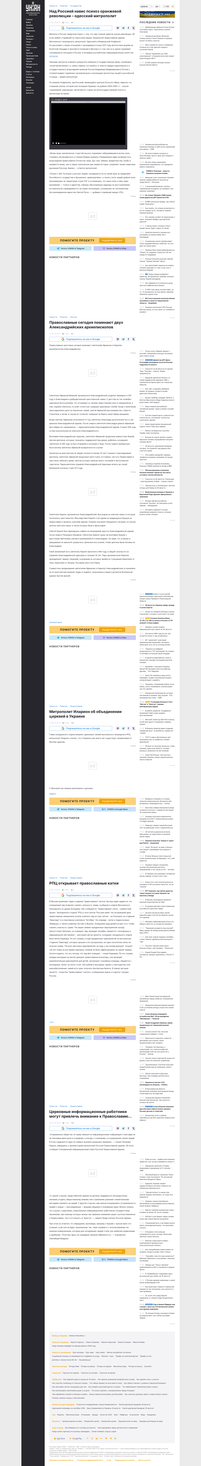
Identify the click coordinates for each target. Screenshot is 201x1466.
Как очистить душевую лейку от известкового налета (146, 1394)
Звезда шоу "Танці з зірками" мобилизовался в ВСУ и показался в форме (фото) (157, 1267)
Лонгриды (30, 83)
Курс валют (100, 1352)
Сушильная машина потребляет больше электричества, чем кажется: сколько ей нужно (155, 1100)
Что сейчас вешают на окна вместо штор (105, 1383)
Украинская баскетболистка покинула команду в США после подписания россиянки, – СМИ (157, 146)
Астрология (134, 1415)
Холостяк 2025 (106, 1415)
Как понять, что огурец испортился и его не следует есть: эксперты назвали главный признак (157, 210)
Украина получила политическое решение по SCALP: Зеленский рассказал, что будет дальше (156, 818)
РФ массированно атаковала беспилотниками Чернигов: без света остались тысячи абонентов (155, 472)
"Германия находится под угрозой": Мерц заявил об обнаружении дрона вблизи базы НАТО (157, 930)
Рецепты (60, 1415)
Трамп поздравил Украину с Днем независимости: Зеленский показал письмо (156, 1025)
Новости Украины (60, 1342)
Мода (143, 1415)
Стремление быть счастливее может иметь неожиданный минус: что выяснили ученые (157, 1225)
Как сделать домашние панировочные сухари (116, 1379)
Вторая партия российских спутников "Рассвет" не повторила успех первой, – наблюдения (156, 503)
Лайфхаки (56, 1379)
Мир (28, 33)
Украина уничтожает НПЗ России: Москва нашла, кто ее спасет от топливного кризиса (157, 309)
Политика (30, 28)
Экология (30, 36)
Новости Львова (124, 1342)
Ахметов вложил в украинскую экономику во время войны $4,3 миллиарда (155, 234)
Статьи (29, 74)
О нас (109, 1460)
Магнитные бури (119, 1366)
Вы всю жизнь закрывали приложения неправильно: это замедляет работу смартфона (156, 164)
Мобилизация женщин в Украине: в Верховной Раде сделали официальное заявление (157, 494)
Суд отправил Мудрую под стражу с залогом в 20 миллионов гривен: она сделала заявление (157, 1306)
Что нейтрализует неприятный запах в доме (139, 1387)
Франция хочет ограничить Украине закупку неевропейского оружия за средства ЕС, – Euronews (157, 179)
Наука (28, 45)
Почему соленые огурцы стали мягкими (68, 1398)
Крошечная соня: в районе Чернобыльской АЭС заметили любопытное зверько (157, 1117)
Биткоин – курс (108, 1356)
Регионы (29, 39)
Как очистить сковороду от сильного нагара (69, 1383)
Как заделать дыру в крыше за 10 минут (79, 1379)
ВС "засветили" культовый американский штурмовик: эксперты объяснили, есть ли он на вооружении (155, 642)
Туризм (29, 61)
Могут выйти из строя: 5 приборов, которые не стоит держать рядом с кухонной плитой (156, 47)
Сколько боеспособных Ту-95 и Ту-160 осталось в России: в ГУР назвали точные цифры (156, 620)
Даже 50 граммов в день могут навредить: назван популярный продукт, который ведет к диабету (156, 677)
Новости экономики (61, 1352)
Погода (29, 67)
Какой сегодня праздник (63, 1404)
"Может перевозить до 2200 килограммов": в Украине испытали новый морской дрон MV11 (157, 56)
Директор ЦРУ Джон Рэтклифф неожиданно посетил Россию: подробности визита (156, 362)
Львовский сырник (91, 1421)
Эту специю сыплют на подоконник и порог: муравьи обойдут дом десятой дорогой (157, 219)
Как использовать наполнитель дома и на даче (70, 1390)
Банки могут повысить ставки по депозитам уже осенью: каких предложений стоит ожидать (155, 1040)
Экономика (30, 31)
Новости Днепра (92, 1342)
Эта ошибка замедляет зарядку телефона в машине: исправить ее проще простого (156, 457)
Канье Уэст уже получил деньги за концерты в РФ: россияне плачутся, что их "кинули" (157, 884)
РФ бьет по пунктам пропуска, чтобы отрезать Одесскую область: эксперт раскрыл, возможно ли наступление (157, 748)
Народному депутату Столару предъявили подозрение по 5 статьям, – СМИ (156, 1168)
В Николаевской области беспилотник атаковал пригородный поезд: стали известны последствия (157, 1091)
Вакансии (30, 90)
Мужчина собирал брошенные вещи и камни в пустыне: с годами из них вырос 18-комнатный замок (157, 810)
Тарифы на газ (145, 1356)
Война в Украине (59, 1336)
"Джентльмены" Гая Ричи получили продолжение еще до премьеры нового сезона (156, 1067)
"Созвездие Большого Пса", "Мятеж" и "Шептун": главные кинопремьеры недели (156, 704)
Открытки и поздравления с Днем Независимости (97, 1404)
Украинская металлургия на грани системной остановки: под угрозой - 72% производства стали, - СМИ (156, 695)
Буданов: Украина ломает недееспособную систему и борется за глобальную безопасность (155, 1185)
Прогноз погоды (59, 1366)
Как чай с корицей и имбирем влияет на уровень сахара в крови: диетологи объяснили (154, 391)
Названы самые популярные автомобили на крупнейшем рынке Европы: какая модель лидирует (157, 1203)
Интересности (31, 64)
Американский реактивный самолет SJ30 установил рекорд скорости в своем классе (157, 1007)
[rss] (115, 1438)
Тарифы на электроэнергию (127, 1356)
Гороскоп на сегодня (89, 1373)
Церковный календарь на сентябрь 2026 (68, 1408)
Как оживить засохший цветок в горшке (104, 1387)
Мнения (29, 80)
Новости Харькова (108, 1342)
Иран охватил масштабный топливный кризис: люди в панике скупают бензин (157, 408)
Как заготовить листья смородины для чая (69, 1387)
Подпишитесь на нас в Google (83, 28)
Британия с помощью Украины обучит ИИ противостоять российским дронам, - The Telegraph (155, 669)
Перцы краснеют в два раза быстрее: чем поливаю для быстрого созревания (154, 1076)
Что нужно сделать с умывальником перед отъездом (112, 1390)
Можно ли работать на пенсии (119, 1352)
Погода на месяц (135, 1366)
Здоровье (30, 59)
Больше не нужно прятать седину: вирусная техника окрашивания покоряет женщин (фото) (156, 439)
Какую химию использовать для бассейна (106, 1394)
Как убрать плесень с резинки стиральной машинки (145, 1383)
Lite (53, 1415)
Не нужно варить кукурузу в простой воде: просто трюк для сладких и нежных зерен (156, 155)
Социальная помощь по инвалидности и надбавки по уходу (76, 1356)
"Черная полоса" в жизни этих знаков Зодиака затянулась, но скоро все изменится (156, 1194)
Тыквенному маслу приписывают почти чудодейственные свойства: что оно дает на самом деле (156, 243)
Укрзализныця (84, 1360)
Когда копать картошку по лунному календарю (71, 1431)
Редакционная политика (125, 1460)
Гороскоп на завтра (107, 1373)
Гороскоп (56, 1373)
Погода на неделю (104, 1366)
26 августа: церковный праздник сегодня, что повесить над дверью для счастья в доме (156, 448)
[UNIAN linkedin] (97, 1438)
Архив (28, 87)
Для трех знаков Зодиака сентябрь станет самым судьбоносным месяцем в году (156, 939)
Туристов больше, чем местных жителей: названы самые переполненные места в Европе (156, 757)
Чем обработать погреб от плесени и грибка (69, 1394)
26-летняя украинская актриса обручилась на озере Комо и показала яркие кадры (155, 834)
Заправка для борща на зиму (151, 1421)
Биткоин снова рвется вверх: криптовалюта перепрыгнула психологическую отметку (154, 1243)
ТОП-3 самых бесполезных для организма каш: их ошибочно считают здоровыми (155, 739)
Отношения (85, 1415)
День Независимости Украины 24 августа (103, 1408)
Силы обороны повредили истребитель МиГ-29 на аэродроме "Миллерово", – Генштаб (154, 1016)
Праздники (151, 1415)
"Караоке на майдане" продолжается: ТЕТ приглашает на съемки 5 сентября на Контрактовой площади (157, 651)
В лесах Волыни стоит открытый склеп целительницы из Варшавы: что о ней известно (157, 858)
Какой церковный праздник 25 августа (138, 1408)
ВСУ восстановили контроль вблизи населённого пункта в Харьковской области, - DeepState (157, 300)
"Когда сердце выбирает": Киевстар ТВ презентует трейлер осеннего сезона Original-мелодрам (157, 276)
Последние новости (155, 22)
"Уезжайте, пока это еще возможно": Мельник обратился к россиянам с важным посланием (157, 1258)
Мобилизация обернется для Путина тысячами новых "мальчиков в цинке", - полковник (157, 29)
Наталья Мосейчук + (77, 1336)
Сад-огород (57, 1428)
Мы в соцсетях (144, 1460)
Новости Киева (139, 1342)
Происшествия (32, 56)
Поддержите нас (157, 14)
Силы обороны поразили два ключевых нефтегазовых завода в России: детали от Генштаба (157, 1109)
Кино (116, 1415)
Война (28, 22)
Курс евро (90, 1352)
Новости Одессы (77, 1342)
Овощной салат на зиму (127, 1421)
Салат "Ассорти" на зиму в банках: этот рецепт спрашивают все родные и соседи (156, 849)
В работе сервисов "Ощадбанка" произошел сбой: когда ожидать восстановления (155, 713)
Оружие (29, 53)
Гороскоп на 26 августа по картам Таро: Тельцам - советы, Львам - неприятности (156, 371)
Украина (29, 25)
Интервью (30, 77)
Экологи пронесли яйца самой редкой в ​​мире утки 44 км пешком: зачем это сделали (156, 915)
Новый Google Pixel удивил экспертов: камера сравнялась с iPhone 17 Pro (157, 954)
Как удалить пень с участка (148, 1379)
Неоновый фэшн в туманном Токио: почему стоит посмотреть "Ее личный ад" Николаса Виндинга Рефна (156, 1177)
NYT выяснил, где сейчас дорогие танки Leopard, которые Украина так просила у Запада (156, 893)
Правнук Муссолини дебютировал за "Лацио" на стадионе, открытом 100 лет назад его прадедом (157, 252)
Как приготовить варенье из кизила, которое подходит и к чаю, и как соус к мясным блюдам (157, 267)
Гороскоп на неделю (71, 1373)
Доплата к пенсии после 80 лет (64, 1360)
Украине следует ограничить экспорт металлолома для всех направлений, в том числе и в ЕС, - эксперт (157, 867)
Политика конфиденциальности (90, 1460)
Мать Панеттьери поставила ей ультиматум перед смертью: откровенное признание (156, 998)
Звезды (95, 1415)
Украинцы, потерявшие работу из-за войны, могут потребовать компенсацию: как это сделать (157, 686)
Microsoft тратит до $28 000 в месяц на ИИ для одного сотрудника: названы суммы (157, 722)
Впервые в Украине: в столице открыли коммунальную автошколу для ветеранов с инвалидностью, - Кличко (155, 801)
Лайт (28, 50)
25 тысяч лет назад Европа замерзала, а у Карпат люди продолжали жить (156, 1298)
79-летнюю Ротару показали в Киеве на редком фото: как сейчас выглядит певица (157, 1315)
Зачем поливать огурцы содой (104, 1431)
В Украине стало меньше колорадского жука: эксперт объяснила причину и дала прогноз (156, 1234)
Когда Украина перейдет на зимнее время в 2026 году (74, 1346)
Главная (29, 19)
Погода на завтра (88, 1366)
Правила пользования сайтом (61, 1460)
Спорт (28, 42)
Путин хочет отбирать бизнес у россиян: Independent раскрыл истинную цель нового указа (156, 353)
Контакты (30, 93)
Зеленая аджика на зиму (72, 1421)
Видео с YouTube (32, 72)
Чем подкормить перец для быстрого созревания (117, 1428)
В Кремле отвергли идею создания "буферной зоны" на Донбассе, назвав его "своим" (156, 730)
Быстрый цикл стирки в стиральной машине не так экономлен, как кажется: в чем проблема (157, 1289)
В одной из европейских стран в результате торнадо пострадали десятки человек (156, 660)
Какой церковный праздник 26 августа (134, 1404)
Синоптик (147, 1366)
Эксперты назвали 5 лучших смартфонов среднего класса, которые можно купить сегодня (155, 512)
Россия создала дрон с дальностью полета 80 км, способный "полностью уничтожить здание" (157, 417)
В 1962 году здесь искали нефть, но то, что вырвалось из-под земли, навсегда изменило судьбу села (157, 292)
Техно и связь (31, 47)
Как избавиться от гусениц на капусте (80, 1428)
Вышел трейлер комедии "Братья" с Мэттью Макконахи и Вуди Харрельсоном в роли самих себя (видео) (157, 400)
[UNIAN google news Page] (101, 1438)
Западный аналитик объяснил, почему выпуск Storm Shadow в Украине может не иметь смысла (156, 38)
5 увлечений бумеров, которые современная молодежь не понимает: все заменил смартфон (156, 188)
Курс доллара (78, 1352)
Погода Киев (74, 1366)
